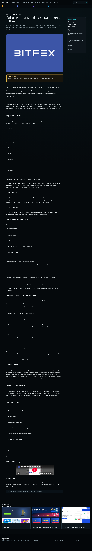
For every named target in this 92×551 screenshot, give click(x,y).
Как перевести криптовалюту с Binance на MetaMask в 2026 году (76, 37)
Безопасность (45, 2)
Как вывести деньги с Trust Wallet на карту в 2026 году (76, 34)
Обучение (36, 540)
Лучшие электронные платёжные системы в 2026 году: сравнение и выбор (76, 30)
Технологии (37, 2)
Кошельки (36, 544)
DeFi (51, 2)
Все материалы (70, 49)
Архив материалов (58, 542)
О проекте (77, 540)
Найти (87, 2)
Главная (13, 2)
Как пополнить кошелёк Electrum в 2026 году (75, 41)
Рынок (31, 2)
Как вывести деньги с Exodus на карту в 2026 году (75, 45)
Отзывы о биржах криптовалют (14, 14)
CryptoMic (5, 2)
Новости (18, 2)
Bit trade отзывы (6, 527)
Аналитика (55, 2)
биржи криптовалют (14, 498)
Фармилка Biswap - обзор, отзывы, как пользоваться (45, 527)
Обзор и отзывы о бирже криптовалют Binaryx (74, 527)
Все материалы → (6, 506)
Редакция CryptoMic (43, 31)
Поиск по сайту (70, 51)
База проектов (25, 2)
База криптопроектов (59, 540)
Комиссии (10, 272)
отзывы (21, 498)
